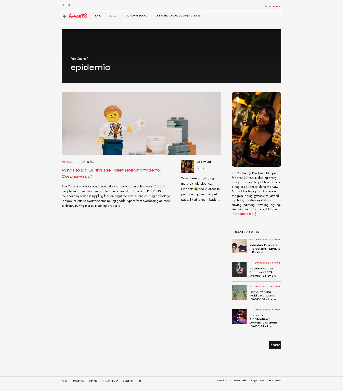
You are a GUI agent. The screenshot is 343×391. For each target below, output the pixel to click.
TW (273, 6)
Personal (67, 162)
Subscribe (78, 381)
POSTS (202, 168)
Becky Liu (204, 161)
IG (266, 6)
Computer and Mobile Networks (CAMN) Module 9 (262, 295)
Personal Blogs (136, 16)
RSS (139, 381)
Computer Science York (267, 239)
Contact (128, 381)
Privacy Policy (110, 381)
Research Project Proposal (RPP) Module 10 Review (262, 272)
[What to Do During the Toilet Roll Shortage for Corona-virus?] (145, 123)
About (113, 16)
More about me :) (244, 213)
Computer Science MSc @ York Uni (177, 16)
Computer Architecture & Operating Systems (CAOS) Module (263, 321)
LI (279, 6)
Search (275, 344)
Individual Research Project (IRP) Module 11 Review (264, 248)
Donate (93, 381)
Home (97, 16)
